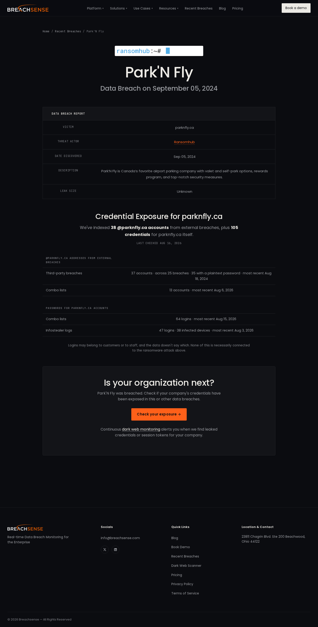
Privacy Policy (182, 584)
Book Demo (180, 547)
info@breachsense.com (120, 538)
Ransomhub (184, 141)
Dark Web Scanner (186, 565)
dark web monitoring (141, 429)
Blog (222, 8)
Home (46, 31)
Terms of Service (185, 593)
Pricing (237, 8)
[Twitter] (105, 550)
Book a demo (296, 8)
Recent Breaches (199, 8)
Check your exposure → (159, 414)
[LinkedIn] (115, 550)
